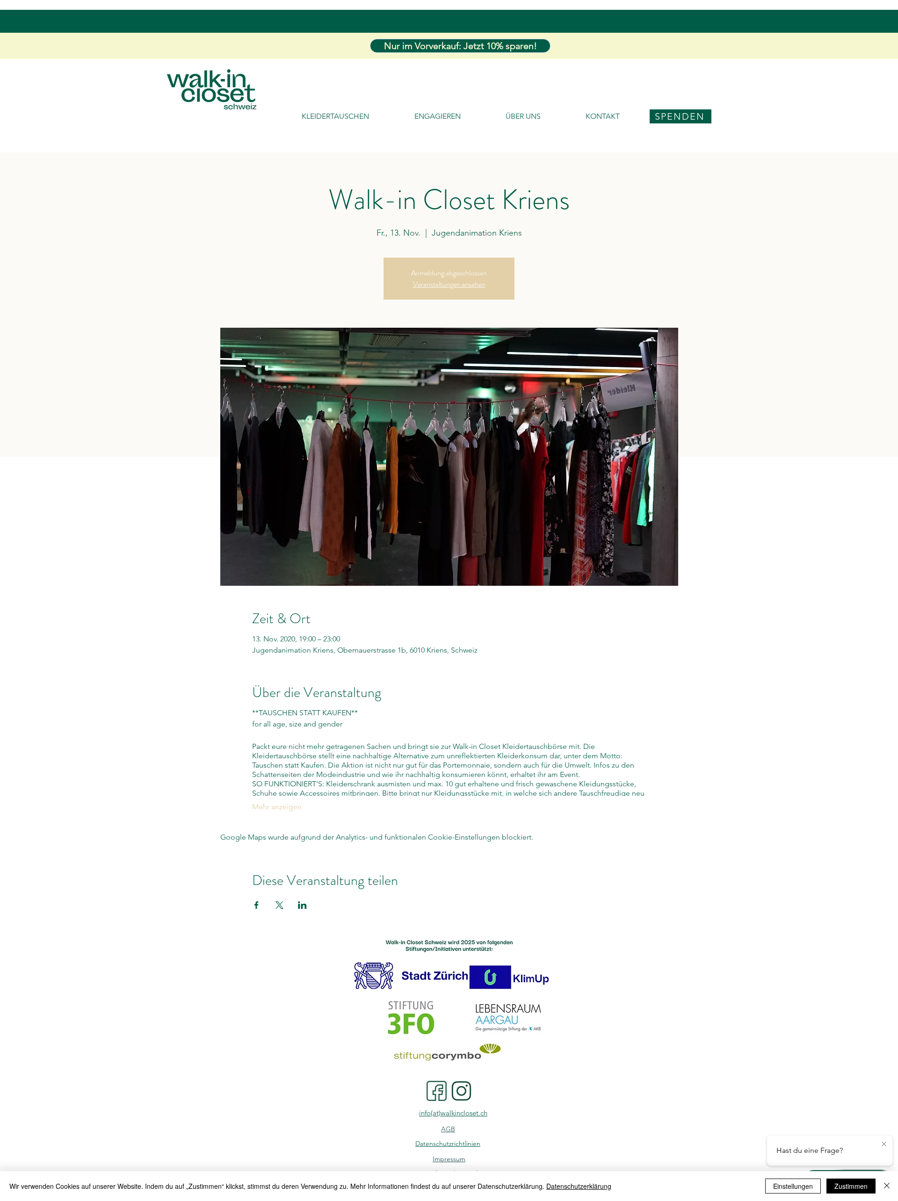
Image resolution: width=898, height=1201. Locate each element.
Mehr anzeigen (277, 806)
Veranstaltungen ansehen (449, 284)
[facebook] (437, 1091)
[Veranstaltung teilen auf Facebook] (256, 905)
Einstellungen (793, 1186)
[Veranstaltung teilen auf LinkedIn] (302, 905)
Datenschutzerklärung (578, 1186)
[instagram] (461, 1091)
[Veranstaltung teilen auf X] (279, 905)
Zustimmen (851, 1186)
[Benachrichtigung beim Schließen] (884, 1144)
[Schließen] (886, 1186)
